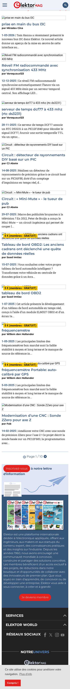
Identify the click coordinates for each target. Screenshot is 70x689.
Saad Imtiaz (14, 257)
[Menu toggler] (4, 5)
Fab (9, 423)
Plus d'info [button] (25, 674)
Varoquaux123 (15, 73)
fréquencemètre (16, 330)
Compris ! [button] (12, 683)
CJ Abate (12, 163)
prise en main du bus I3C (24, 24)
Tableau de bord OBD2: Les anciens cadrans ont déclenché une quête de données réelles (33, 249)
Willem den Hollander (20, 334)
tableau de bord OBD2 (21, 293)
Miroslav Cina (15, 28)
